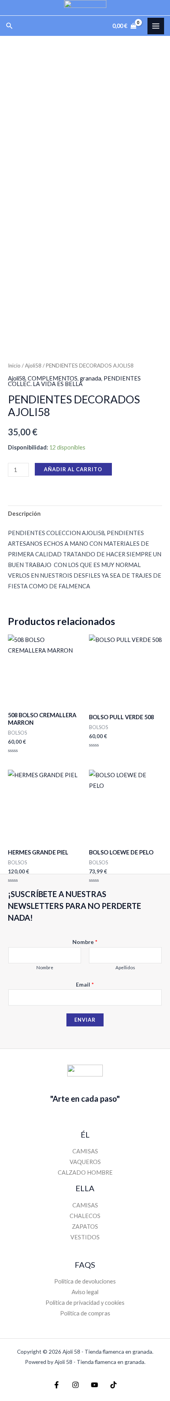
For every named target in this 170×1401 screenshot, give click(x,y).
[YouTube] (94, 1384)
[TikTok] (113, 1384)
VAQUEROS (85, 1161)
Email (85, 984)
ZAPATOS (85, 1226)
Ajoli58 (33, 365)
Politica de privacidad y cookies (85, 1302)
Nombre (85, 941)
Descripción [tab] (24, 513)
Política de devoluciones (85, 1281)
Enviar (85, 1020)
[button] (9, 26)
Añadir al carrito (73, 469)
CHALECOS (85, 1216)
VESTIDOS (85, 1237)
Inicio (14, 365)
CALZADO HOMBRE (85, 1172)
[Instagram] (75, 1384)
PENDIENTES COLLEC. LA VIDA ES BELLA (74, 381)
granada (90, 378)
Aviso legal (85, 1292)
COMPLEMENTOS (52, 378)
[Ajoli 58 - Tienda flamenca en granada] (85, 7)
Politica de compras (85, 1313)
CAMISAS (85, 1151)
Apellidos (125, 967)
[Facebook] (56, 1384)
